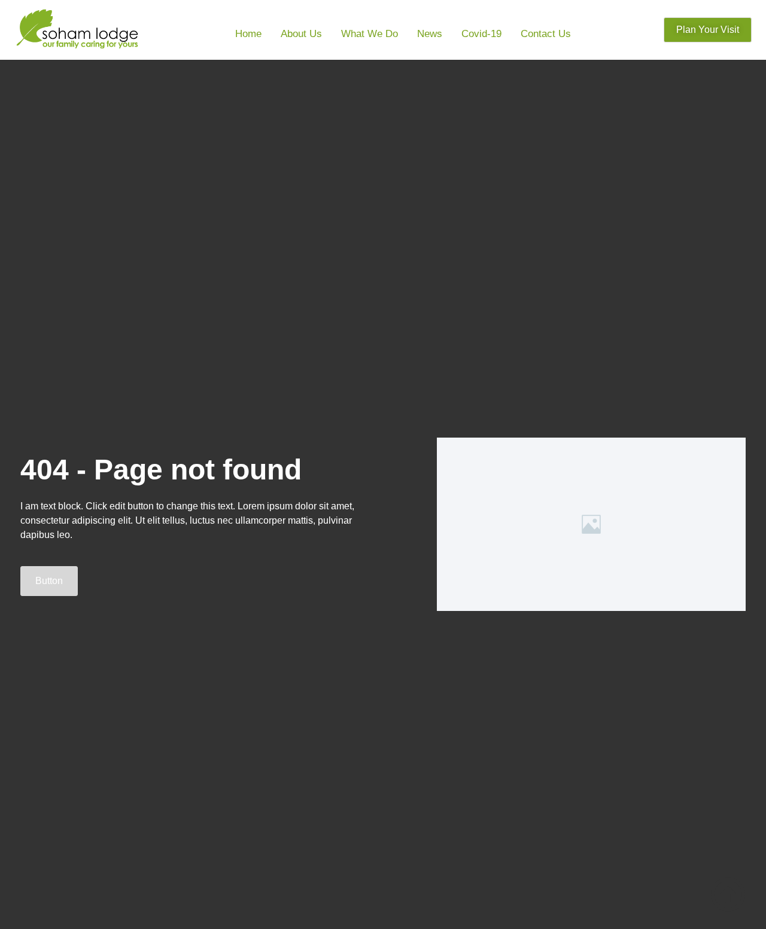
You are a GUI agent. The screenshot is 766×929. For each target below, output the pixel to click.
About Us (301, 33)
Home (248, 33)
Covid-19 (481, 33)
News (429, 33)
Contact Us (546, 33)
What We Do (369, 33)
